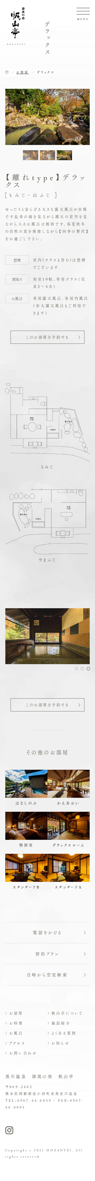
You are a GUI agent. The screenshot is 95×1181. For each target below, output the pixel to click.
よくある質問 (64, 1033)
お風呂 (16, 1033)
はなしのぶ (26, 803)
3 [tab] (88, 668)
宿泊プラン (47, 953)
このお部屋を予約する (47, 337)
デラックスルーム (69, 845)
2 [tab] (82, 668)
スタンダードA (68, 887)
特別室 (26, 845)
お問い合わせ (23, 1053)
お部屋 (16, 1013)
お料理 (16, 1023)
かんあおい (68, 803)
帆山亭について (67, 1013)
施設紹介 (61, 1023)
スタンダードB (26, 887)
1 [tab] (76, 668)
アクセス (17, 1043)
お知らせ (60, 1043)
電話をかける (47, 932)
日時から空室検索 (47, 974)
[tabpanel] (47, 636)
